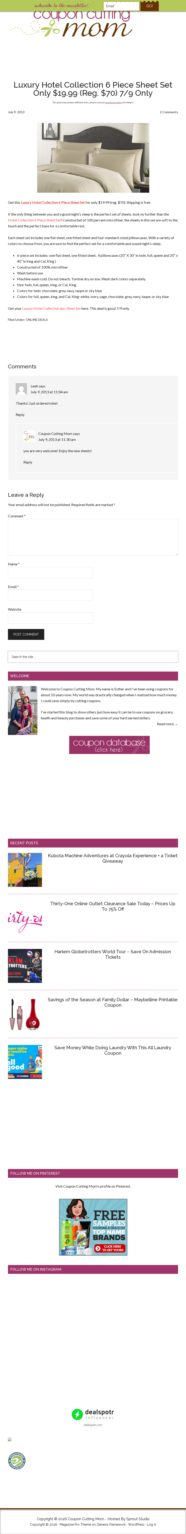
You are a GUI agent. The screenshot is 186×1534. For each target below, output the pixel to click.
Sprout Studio (137, 1519)
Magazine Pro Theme (75, 1524)
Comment (17, 516)
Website (14, 609)
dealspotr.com (93, 1425)
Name (14, 564)
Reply (20, 414)
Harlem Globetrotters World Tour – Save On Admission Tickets (112, 954)
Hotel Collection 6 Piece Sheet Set (34, 220)
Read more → (167, 724)
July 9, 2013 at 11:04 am (49, 392)
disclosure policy (113, 102)
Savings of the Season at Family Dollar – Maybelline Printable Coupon (113, 1002)
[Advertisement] (93, 60)
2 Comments (169, 112)
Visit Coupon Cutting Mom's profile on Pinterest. (93, 1186)
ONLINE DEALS (37, 320)
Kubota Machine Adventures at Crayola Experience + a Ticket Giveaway (113, 858)
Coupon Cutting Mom (70, 22)
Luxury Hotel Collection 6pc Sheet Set (51, 308)
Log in (151, 1524)
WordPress (136, 1524)
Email (13, 586)
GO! (149, 6)
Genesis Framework (111, 1524)
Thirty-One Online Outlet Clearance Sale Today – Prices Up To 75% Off (112, 906)
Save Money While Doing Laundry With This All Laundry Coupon (112, 1050)
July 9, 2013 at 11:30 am (57, 439)
